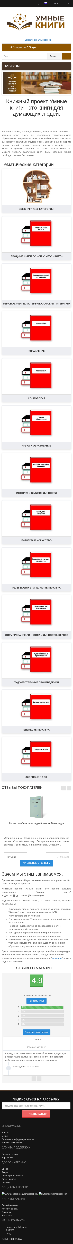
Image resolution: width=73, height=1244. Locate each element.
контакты (57, 958)
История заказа (9, 1208)
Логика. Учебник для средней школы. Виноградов (36, 823)
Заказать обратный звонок (37, 40)
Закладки (6, 1212)
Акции (5, 1172)
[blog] (12, 3)
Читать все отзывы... (36, 863)
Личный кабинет (10, 1205)
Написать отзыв (36, 1001)
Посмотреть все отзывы (36, 1032)
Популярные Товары (12, 1175)
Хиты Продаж (9, 1179)
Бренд (5, 1169)
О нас (5, 1136)
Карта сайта (8, 1157)
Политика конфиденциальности (18, 1139)
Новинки (6, 1182)
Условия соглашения (12, 1142)
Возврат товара (10, 1154)
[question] (4, 3)
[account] (67, 3)
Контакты (6, 1132)
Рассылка (7, 1215)
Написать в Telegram (16, 1227)
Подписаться (38, 1114)
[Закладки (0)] (38, 3)
